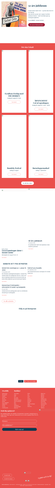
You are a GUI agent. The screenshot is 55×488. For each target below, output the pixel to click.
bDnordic (30, 485)
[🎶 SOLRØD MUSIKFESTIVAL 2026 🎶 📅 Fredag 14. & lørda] (40, 362)
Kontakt (3, 405)
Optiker (29, 405)
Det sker (3, 398)
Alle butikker (16, 393)
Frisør (29, 396)
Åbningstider (4, 394)
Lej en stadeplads (5, 402)
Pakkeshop (30, 406)
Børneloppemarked (41, 168)
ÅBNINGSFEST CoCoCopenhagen (41, 101)
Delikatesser (16, 405)
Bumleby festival (14, 168)
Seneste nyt (4, 397)
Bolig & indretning (17, 401)
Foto (28, 394)
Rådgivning (43, 393)
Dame (15, 404)
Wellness (42, 407)
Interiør (29, 398)
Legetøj (29, 402)
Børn (15, 402)
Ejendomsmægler (17, 406)
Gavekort (3, 396)
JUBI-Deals (4, 400)
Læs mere (14, 102)
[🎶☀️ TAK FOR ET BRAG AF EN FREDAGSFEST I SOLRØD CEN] (40, 329)
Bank (15, 396)
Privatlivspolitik (5, 407)
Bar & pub (16, 397)
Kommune (29, 400)
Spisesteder (43, 401)
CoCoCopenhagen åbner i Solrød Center (12, 252)
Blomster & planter (17, 400)
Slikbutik (42, 397)
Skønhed (42, 396)
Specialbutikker (44, 400)
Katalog (3, 401)
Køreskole (29, 401)
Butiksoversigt (4, 393)
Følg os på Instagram (27, 308)
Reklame (42, 394)
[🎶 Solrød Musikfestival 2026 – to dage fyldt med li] (15, 362)
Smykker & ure (43, 398)
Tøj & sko (42, 406)
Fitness (29, 393)
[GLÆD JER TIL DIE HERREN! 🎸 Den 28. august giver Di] (15, 329)
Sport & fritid (43, 402)
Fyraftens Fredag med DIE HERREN (14, 94)
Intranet (3, 406)
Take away (43, 405)
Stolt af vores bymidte (35, 268)
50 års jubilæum (35, 241)
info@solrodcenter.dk (40, 484)
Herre (29, 397)
